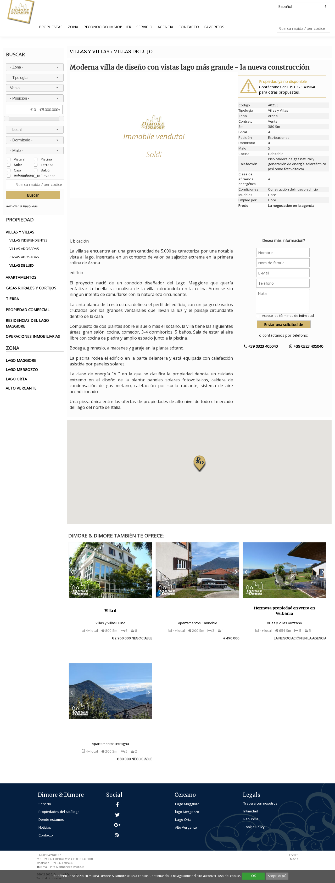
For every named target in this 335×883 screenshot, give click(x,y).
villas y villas (20, 231)
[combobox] (35, 67)
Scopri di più (277, 876)
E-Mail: (45, 867)
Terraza (47, 164)
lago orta (16, 378)
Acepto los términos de (288, 315)
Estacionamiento (27, 175)
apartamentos (21, 277)
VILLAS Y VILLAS (89, 52)
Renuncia (250, 819)
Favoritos (214, 26)
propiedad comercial (27, 309)
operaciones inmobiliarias (33, 336)
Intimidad (250, 811)
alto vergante (21, 388)
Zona (73, 26)
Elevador (48, 175)
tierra (12, 298)
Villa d (110, 610)
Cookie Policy (254, 826)
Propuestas (51, 26)
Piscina (46, 159)
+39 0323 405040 (262, 346)
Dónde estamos (51, 819)
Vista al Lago (19, 159)
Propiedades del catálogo (59, 811)
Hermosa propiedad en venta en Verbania (284, 611)
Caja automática (23, 170)
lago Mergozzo (187, 811)
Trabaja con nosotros (260, 803)
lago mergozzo (22, 369)
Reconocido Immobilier (107, 26)
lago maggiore (21, 360)
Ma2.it (294, 859)
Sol (16, 164)
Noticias (44, 827)
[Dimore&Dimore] (20, 11)
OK (253, 876)
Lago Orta (183, 819)
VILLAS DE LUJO (133, 52)
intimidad (306, 315)
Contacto (188, 26)
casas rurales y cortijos (31, 287)
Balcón (46, 170)
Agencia (165, 26)
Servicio (144, 26)
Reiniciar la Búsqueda (21, 206)
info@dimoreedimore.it (67, 867)
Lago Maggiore (187, 803)
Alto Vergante (186, 827)
